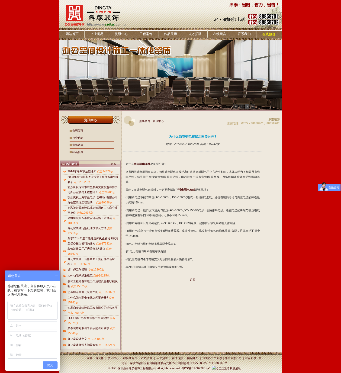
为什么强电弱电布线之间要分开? (88, 297)
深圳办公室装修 (212, 358)
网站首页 (72, 34)
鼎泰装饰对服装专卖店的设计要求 (88, 328)
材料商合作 (130, 358)
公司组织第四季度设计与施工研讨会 (90, 218)
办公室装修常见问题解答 (83, 345)
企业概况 (96, 34)
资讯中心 (121, 34)
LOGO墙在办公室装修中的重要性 (88, 318)
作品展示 (170, 34)
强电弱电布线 (142, 164)
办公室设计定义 (77, 339)
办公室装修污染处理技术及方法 (87, 228)
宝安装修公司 (253, 358)
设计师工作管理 (77, 269)
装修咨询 (78, 145)
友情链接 (177, 358)
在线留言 (219, 34)
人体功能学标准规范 (80, 275)
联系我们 (244, 34)
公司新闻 (78, 130)
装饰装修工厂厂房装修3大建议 (86, 248)
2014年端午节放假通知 (82, 171)
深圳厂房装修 (95, 358)
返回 (192, 279)
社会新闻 (78, 152)
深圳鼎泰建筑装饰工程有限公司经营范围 (93, 307)
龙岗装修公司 (233, 358)
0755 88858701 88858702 (210, 363)
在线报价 (268, 34)
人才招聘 (195, 34)
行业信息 (78, 137)
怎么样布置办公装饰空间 (83, 292)
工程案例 (145, 34)
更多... (114, 164)
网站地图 (192, 358)
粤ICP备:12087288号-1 (196, 368)
